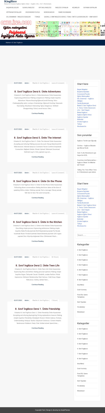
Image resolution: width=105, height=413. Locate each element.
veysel (82, 165)
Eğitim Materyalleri (13, 12)
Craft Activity (81, 290)
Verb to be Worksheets (85, 153)
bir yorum (55, 257)
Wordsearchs (49, 12)
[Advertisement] (52, 61)
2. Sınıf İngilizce (82, 250)
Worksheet (81, 312)
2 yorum (54, 300)
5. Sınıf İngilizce (82, 265)
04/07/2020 (18, 173)
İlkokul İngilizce (28, 7)
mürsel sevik (84, 148)
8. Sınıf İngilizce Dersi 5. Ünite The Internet (37, 137)
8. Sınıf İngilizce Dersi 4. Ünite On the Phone (37, 181)
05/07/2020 (18, 83)
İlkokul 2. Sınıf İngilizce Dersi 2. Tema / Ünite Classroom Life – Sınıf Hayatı (71, 17)
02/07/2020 (18, 257)
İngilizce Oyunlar (61, 7)
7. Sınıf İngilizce (82, 275)
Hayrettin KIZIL (82, 155)
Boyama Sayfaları (90, 7)
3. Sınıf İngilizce (82, 255)
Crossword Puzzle (32, 12)
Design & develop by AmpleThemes (58, 410)
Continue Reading (38, 113)
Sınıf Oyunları (81, 302)
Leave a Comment (58, 83)
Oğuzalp (93, 141)
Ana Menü (80, 285)
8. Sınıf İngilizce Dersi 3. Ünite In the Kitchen (37, 222)
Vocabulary (81, 307)
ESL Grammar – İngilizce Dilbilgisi (18, 17)
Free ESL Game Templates (82, 296)
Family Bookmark (64, 12)
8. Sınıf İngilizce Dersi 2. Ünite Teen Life (37, 265)
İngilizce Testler (82, 141)
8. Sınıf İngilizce (43, 83)
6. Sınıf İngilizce (82, 270)
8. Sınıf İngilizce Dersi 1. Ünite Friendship (37, 308)
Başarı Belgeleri (12, 7)
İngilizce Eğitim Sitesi (84, 115)
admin (27, 83)
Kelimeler (75, 7)
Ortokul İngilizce (45, 7)
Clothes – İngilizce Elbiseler (86, 146)
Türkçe (37, 17)
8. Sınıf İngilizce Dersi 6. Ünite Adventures (37, 91)
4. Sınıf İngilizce (82, 260)
